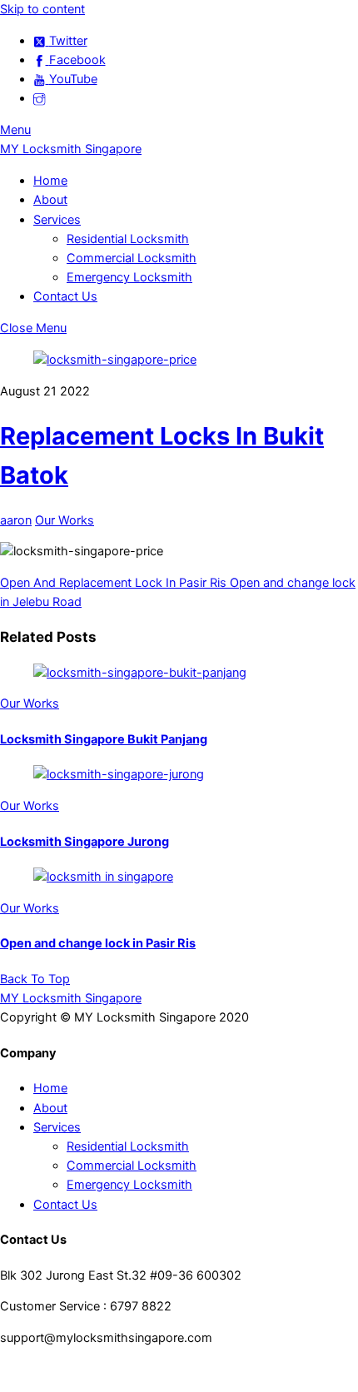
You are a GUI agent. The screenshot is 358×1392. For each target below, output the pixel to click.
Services (57, 219)
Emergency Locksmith (129, 277)
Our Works (64, 520)
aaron (16, 520)
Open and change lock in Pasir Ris (98, 943)
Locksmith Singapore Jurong (84, 841)
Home (50, 180)
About (50, 199)
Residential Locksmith (128, 238)
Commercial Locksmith (131, 258)
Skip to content (42, 9)
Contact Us (65, 296)
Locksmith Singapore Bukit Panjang (103, 739)
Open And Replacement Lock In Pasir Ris (113, 582)
